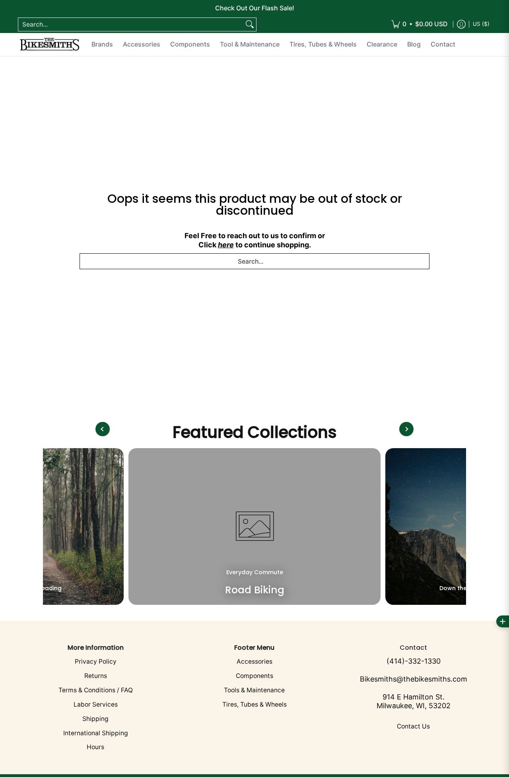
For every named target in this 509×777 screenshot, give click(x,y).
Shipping (95, 719)
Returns (95, 676)
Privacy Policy (96, 661)
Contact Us (413, 726)
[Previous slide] (102, 429)
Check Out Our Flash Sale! (254, 8)
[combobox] (130, 24)
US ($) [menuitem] (481, 24)
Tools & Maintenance (254, 690)
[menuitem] (419, 24)
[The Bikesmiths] (50, 44)
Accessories (254, 661)
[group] (254, 526)
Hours (95, 747)
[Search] (249, 24)
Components (254, 676)
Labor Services (96, 704)
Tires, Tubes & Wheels (254, 704)
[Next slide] (406, 429)
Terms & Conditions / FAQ (95, 690)
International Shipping (95, 733)
